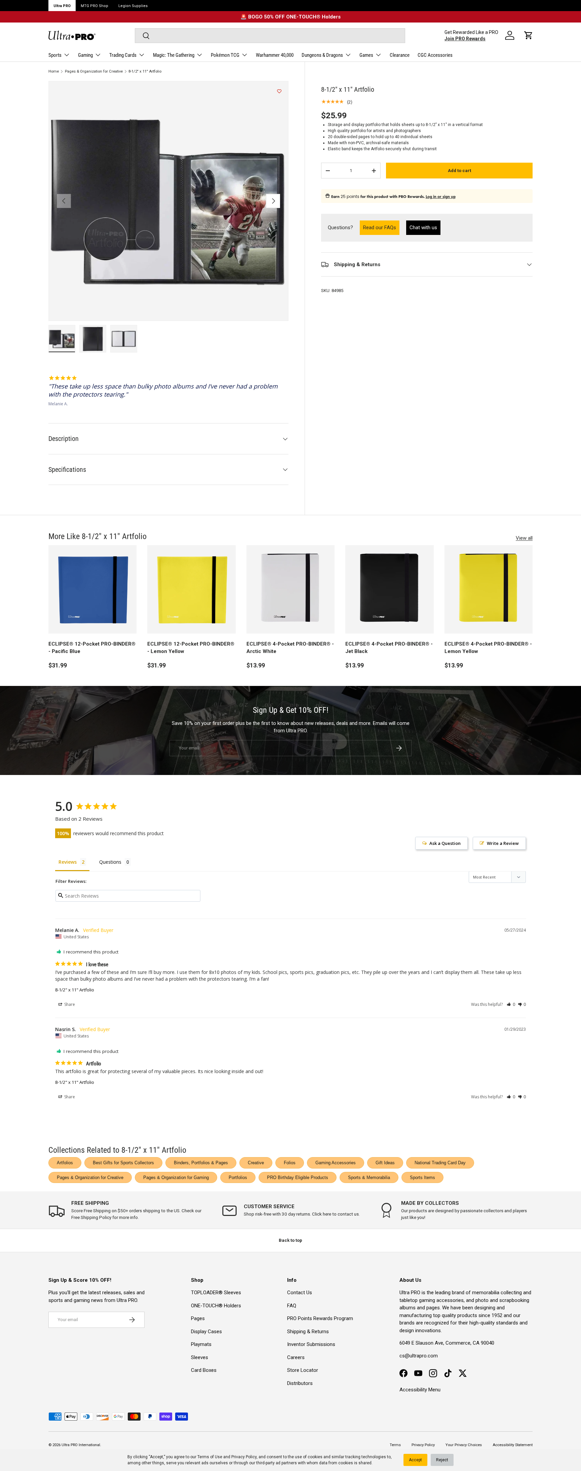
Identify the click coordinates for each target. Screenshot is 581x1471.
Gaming (85, 55)
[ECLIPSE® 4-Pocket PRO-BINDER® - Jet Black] (389, 589)
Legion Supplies (133, 6)
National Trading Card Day (440, 1162)
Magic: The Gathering (173, 55)
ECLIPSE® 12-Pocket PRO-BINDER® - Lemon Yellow (190, 648)
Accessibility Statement (513, 1445)
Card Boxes (204, 1370)
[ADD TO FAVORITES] (279, 91)
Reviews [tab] (68, 862)
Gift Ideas (385, 1162)
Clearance (400, 55)
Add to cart (459, 170)
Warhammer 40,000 (275, 55)
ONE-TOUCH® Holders (216, 1306)
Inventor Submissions (311, 1344)
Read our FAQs (381, 227)
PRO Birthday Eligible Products (297, 1177)
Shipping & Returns (308, 1332)
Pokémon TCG (225, 55)
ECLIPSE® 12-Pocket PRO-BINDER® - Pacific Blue (91, 648)
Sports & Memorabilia (369, 1177)
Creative (256, 1162)
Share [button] (69, 1004)
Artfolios (65, 1162)
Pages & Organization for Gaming (176, 1177)
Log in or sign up (441, 196)
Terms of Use (209, 1457)
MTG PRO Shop (94, 6)
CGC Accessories (435, 55)
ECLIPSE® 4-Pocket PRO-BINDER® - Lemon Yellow (488, 648)
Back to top (290, 1240)
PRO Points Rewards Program (320, 1318)
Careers (296, 1357)
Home (53, 71)
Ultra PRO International (81, 1445)
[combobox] (270, 35)
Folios (290, 1162)
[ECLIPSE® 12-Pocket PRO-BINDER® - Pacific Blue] (92, 589)
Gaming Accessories (335, 1162)
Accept (415, 1460)
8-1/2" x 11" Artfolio (144, 71)
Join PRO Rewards (465, 38)
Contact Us (299, 1293)
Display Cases (206, 1332)
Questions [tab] (110, 862)
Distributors (300, 1383)
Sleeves (199, 1357)
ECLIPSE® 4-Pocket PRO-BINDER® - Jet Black (389, 648)
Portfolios (238, 1177)
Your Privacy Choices (464, 1445)
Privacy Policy (244, 1457)
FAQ (291, 1306)
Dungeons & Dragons (322, 55)
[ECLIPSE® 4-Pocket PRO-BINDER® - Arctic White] (290, 589)
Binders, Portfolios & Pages (201, 1162)
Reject (442, 1460)
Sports (55, 55)
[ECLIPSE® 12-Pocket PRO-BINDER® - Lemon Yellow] (191, 589)
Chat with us (423, 227)
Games (366, 55)
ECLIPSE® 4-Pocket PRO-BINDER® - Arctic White (290, 648)
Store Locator (302, 1370)
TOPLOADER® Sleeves (216, 1293)
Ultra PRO (62, 6)
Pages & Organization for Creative (94, 71)
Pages (198, 1318)
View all (524, 538)
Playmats (201, 1344)
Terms (395, 1445)
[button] (528, 35)
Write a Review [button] (503, 843)
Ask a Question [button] (445, 843)
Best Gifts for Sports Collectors (123, 1162)
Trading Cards (123, 55)
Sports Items (422, 1177)
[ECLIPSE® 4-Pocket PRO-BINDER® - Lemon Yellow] (488, 589)
